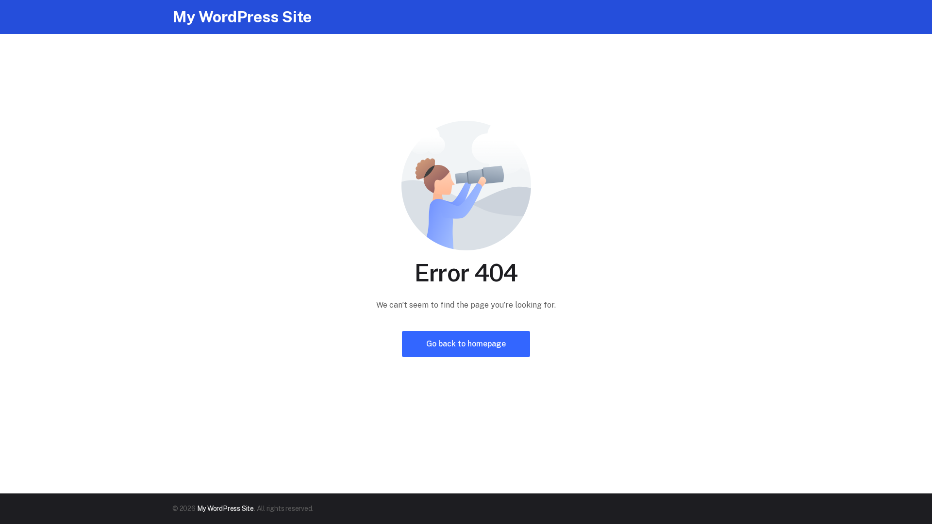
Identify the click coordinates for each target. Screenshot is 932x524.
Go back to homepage (466, 343)
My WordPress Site (242, 17)
